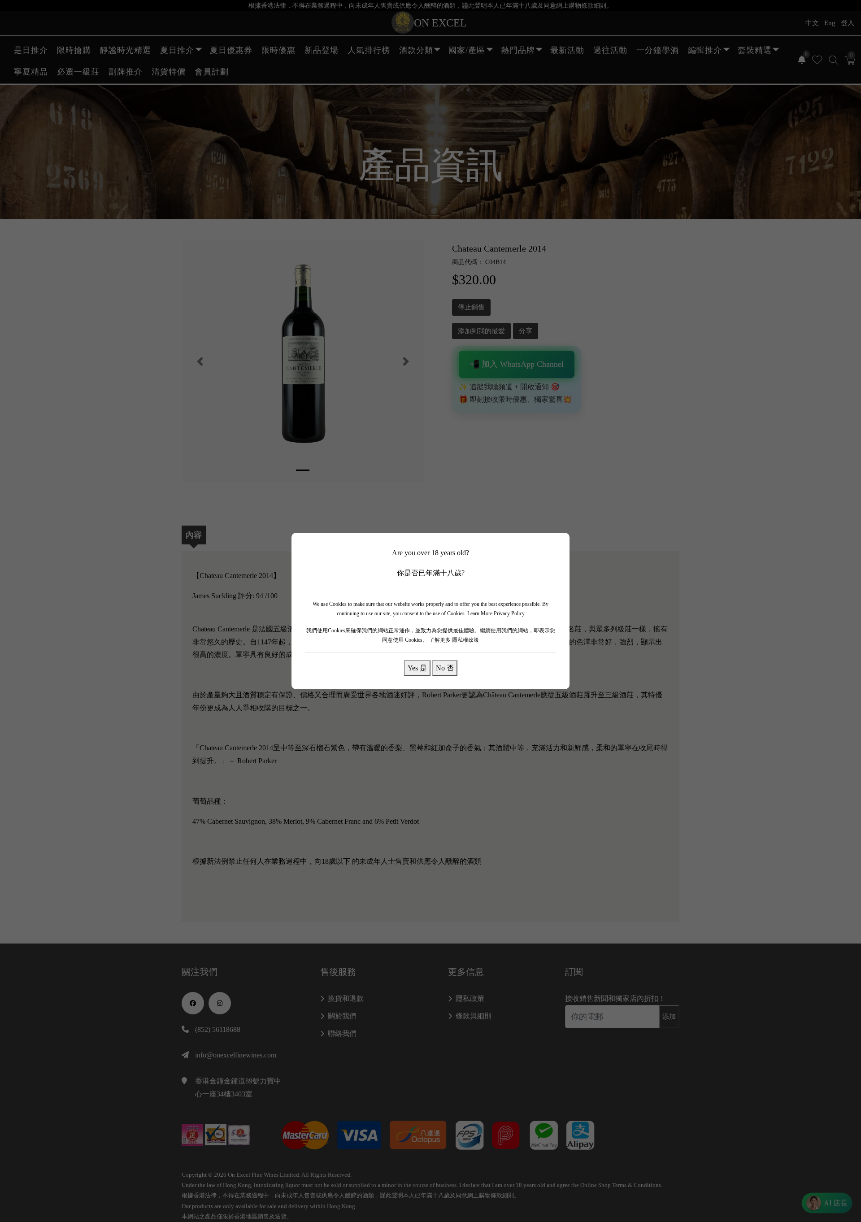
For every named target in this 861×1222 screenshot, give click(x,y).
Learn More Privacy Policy (496, 613)
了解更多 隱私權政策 (454, 640)
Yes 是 (417, 667)
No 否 (445, 667)
